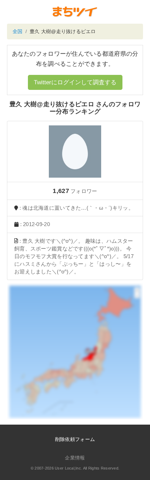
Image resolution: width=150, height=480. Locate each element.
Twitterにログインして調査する (75, 82)
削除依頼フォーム (75, 439)
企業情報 (75, 457)
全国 (18, 31)
